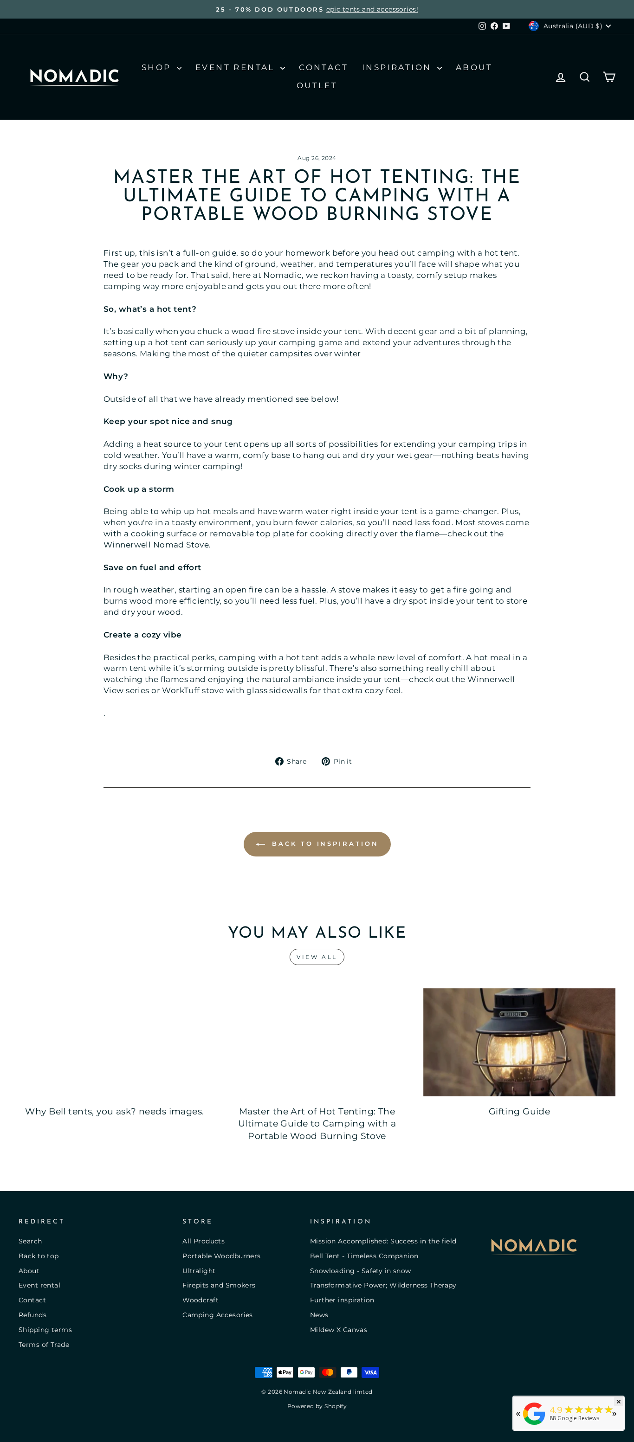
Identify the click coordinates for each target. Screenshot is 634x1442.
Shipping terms (45, 1330)
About (474, 67)
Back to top (39, 1256)
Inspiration (398, 67)
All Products (203, 1241)
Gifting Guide (519, 1111)
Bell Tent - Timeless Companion (364, 1256)
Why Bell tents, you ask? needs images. (114, 1111)
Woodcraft (200, 1300)
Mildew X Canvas (338, 1330)
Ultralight (198, 1271)
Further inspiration (342, 1300)
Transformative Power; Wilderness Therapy (383, 1285)
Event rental (39, 1285)
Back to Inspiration (324, 843)
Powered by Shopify (317, 1406)
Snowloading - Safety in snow (360, 1271)
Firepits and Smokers (219, 1285)
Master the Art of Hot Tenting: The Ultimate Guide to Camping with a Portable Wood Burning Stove (317, 1123)
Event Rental (236, 67)
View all (317, 956)
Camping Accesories (217, 1315)
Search (30, 1241)
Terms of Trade (44, 1344)
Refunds (32, 1315)
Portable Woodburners (221, 1256)
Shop (158, 67)
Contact (323, 67)
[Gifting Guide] (519, 1042)
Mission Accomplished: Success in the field (383, 1241)
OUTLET (317, 85)
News (319, 1315)
